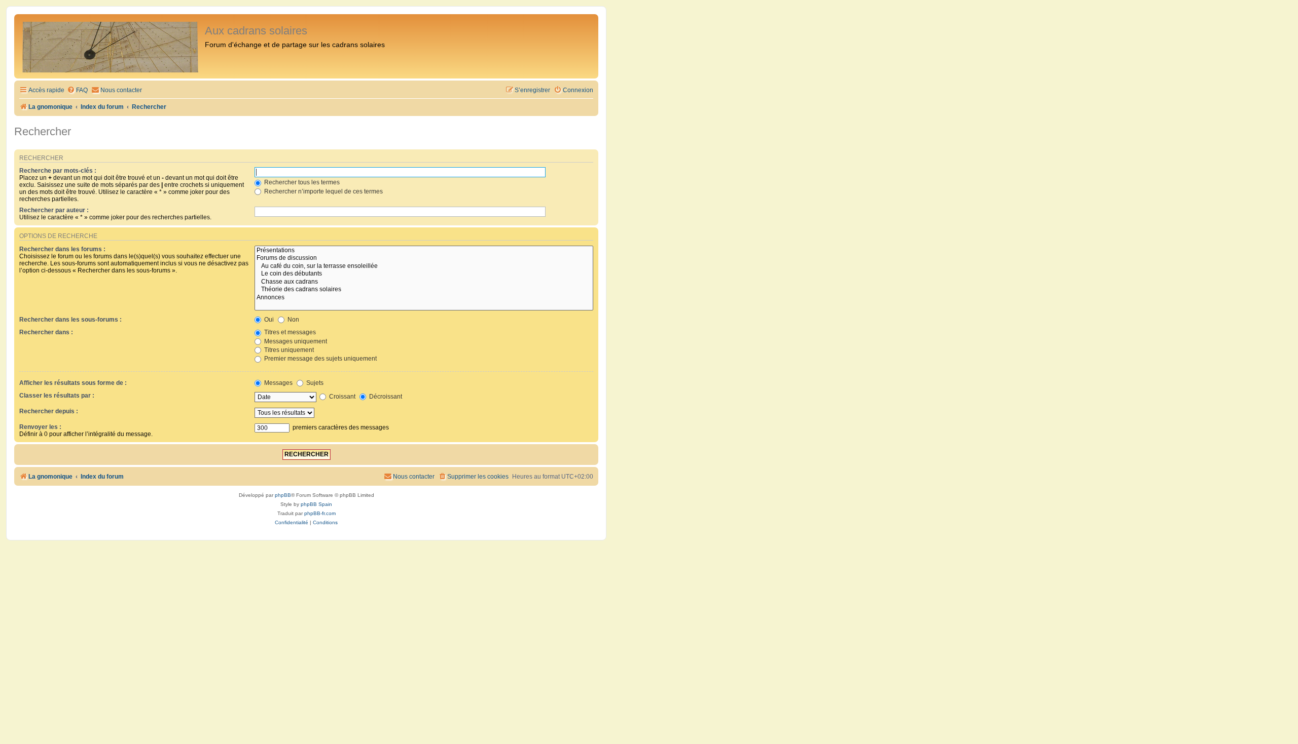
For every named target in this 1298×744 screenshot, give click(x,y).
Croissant (341, 396)
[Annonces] (424, 298)
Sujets (314, 382)
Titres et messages (289, 332)
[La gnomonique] (111, 46)
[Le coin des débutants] (424, 274)
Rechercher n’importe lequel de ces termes (323, 191)
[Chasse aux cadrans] (424, 282)
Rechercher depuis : (48, 411)
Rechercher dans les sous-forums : (70, 319)
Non (292, 319)
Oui (268, 319)
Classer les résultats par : (56, 395)
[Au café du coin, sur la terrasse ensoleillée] (424, 266)
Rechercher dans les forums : (62, 249)
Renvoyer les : (40, 426)
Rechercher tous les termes (301, 182)
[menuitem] (77, 90)
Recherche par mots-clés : (57, 170)
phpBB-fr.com (320, 513)
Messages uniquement (295, 341)
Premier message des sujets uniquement (320, 358)
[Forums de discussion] (424, 258)
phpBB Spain (316, 504)
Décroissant (385, 396)
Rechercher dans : (46, 332)
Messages (278, 382)
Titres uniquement (288, 350)
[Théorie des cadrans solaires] (424, 290)
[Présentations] (424, 251)
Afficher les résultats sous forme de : (73, 382)
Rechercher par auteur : (54, 210)
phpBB (283, 495)
